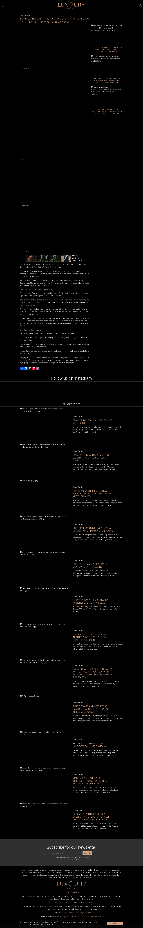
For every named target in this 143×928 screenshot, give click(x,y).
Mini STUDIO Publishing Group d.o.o (35, 897)
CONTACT (90, 903)
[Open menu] (2, 6)
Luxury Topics (27, 870)
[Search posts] (140, 6)
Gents (29, 15)
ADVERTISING (65, 903)
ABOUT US (53, 903)
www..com (83, 913)
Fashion (23, 15)
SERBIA (76, 893)
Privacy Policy (86, 857)
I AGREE (115, 923)
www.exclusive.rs (96, 917)
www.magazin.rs (61, 917)
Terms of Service (71, 859)
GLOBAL (67, 893)
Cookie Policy (36, 924)
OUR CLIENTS (78, 903)
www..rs (69, 913)
